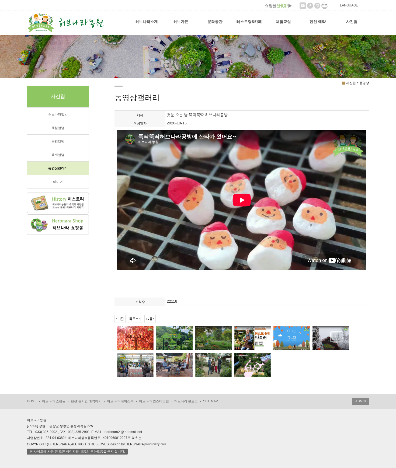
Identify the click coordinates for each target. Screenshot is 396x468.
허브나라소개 (146, 21)
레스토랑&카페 (249, 21)
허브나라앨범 (58, 114)
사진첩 (351, 21)
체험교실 (283, 21)
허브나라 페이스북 (120, 401)
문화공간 (215, 21)
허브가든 (180, 21)
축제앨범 (57, 155)
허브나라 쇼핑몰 (53, 401)
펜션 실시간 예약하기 (86, 401)
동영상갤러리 (58, 168)
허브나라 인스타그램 (154, 401)
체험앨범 (57, 128)
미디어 (58, 182)
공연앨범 (57, 141)
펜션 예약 (318, 21)
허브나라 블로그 (186, 401)
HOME (32, 401)
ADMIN (360, 401)
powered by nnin (155, 444)
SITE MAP (210, 401)
